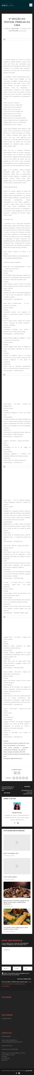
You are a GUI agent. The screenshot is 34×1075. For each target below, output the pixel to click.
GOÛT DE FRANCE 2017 (11, 853)
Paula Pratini (15, 28)
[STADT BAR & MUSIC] (17, 866)
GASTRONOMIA (14, 31)
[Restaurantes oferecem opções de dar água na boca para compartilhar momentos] (17, 890)
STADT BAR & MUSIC (10, 877)
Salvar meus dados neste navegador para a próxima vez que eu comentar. (15, 974)
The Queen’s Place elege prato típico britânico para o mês (16, 928)
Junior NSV (29, 1070)
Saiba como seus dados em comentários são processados (16, 984)
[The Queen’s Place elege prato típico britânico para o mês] (17, 917)
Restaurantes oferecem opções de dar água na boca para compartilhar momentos (16, 902)
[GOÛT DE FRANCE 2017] (17, 842)
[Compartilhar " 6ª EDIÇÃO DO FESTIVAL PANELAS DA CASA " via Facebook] (15, 773)
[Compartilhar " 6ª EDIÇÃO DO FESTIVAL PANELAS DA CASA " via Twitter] (19, 773)
